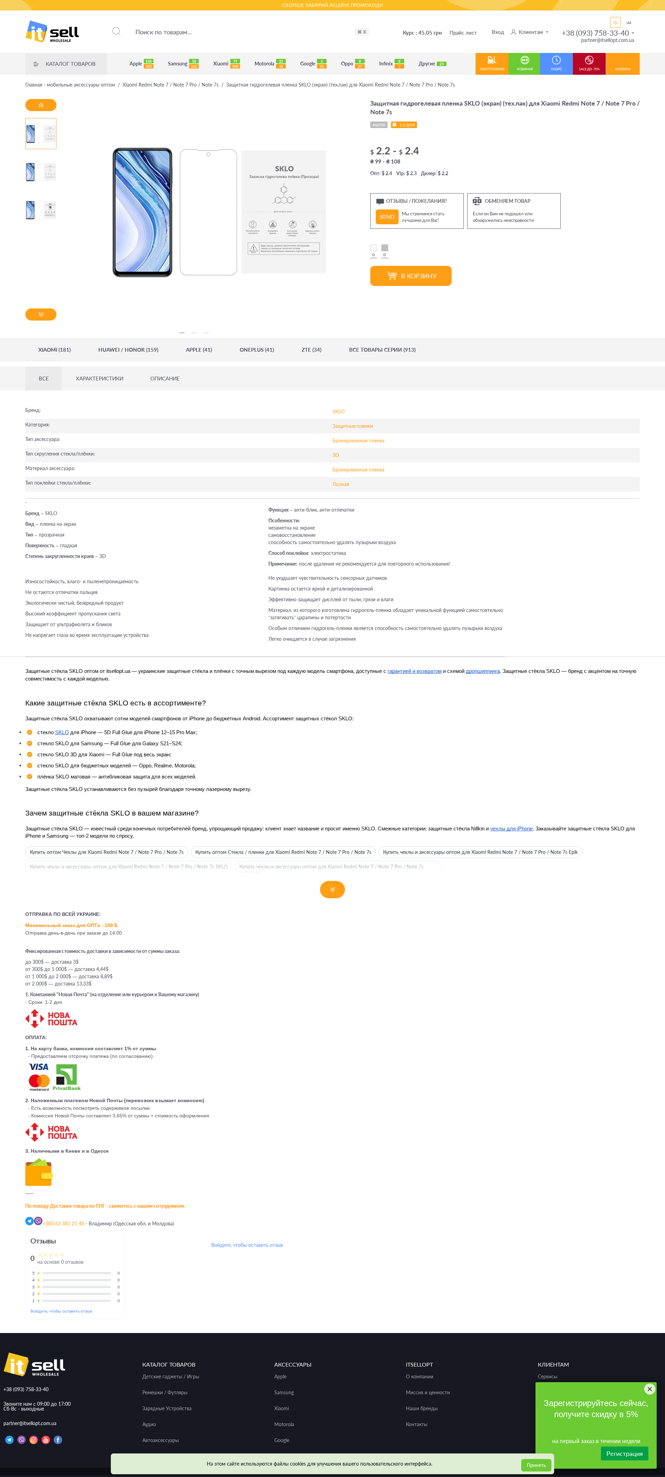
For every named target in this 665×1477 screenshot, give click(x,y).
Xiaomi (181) (54, 349)
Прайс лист (463, 32)
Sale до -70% (589, 69)
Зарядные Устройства (167, 1408)
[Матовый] (384, 247)
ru (615, 22)
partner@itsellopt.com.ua (607, 40)
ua (629, 22)
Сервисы (547, 1376)
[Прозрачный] (373, 247)
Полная (340, 484)
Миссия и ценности (428, 1392)
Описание (165, 378)
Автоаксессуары (160, 1440)
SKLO (338, 411)
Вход (498, 32)
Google (312, 64)
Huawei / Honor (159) (128, 349)
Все (44, 378)
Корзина (622, 69)
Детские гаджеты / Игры (170, 1376)
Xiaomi (225, 64)
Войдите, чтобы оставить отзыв (61, 1311)
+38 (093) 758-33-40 (595, 32)
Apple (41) (199, 349)
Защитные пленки (352, 426)
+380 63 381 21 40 (63, 1223)
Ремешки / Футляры (164, 1392)
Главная (70, 84)
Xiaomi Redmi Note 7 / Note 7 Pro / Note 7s (171, 84)
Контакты (416, 1424)
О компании (419, 1376)
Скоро (556, 69)
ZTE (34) (311, 349)
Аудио (149, 1424)
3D (335, 455)
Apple (141, 64)
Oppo (351, 64)
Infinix (389, 64)
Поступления (492, 69)
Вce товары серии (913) (382, 349)
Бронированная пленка (358, 440)
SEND (387, 216)
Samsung (182, 64)
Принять (536, 1465)
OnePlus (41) (257, 349)
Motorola (269, 64)
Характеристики (99, 378)
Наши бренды (422, 1408)
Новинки (525, 69)
